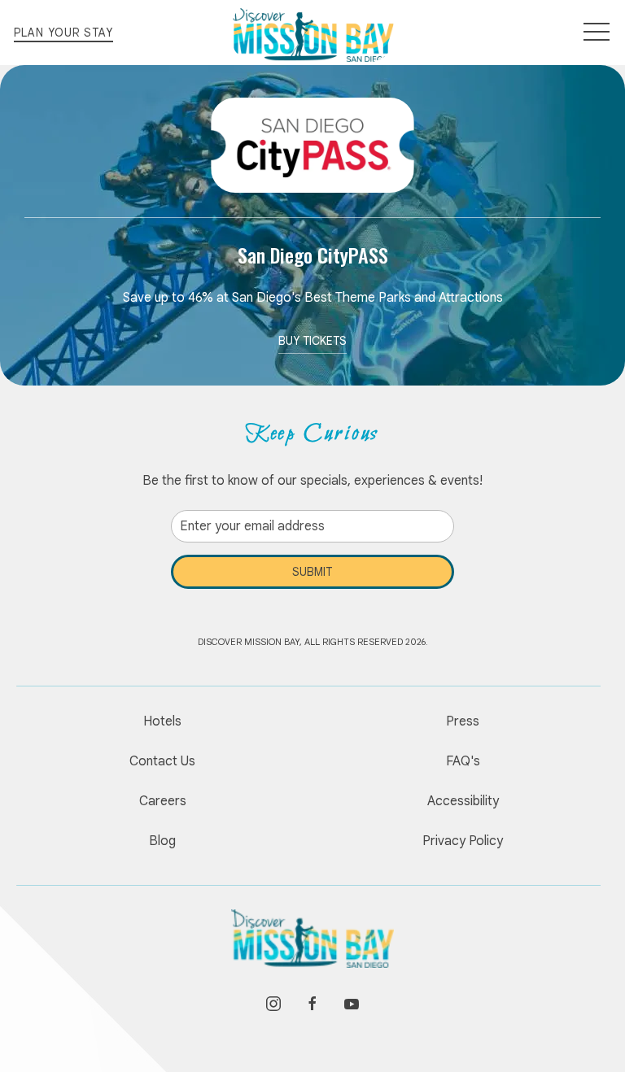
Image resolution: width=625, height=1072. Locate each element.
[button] (596, 32)
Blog (162, 841)
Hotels (162, 721)
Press (462, 721)
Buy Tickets (312, 340)
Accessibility (463, 801)
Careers (162, 801)
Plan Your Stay (63, 32)
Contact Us (162, 761)
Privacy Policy (462, 841)
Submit (312, 571)
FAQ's (463, 761)
